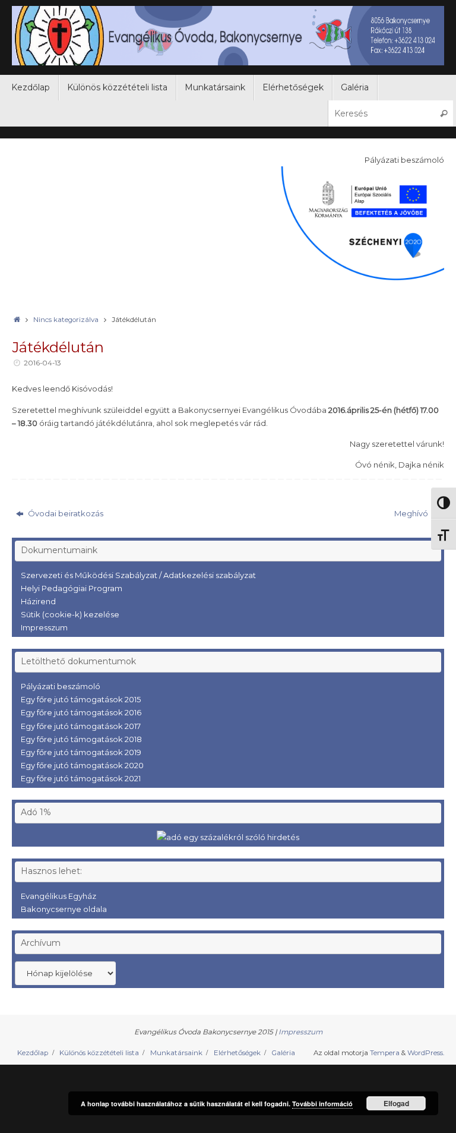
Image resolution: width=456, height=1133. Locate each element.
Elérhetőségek (237, 1053)
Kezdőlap (32, 1053)
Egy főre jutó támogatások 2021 (81, 778)
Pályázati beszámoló (60, 686)
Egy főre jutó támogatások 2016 (81, 712)
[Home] (16, 319)
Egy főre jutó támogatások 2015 (81, 699)
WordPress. (425, 1053)
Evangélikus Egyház (58, 896)
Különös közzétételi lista (99, 1053)
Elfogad (396, 1103)
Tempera (385, 1053)
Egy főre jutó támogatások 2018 (81, 739)
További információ (322, 1103)
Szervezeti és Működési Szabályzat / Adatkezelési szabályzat (138, 575)
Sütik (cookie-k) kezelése (70, 614)
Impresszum (44, 627)
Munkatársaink (176, 1053)
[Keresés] (443, 113)
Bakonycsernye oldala (64, 909)
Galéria (283, 1053)
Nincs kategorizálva (66, 319)
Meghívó (412, 513)
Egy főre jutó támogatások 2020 (82, 765)
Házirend (38, 601)
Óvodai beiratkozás (64, 513)
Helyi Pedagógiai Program (71, 588)
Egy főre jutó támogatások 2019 (81, 752)
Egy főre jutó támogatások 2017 (81, 726)
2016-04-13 (42, 363)
